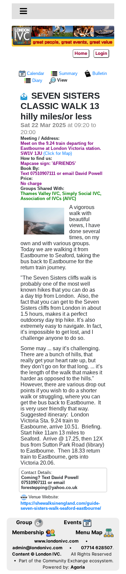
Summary (68, 73)
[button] (23, 11)
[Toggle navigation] (23, 11)
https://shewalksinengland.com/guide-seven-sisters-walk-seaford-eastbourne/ (60, 506)
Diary (37, 80)
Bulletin (99, 73)
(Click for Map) (57, 153)
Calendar (35, 73)
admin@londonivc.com (37, 547)
